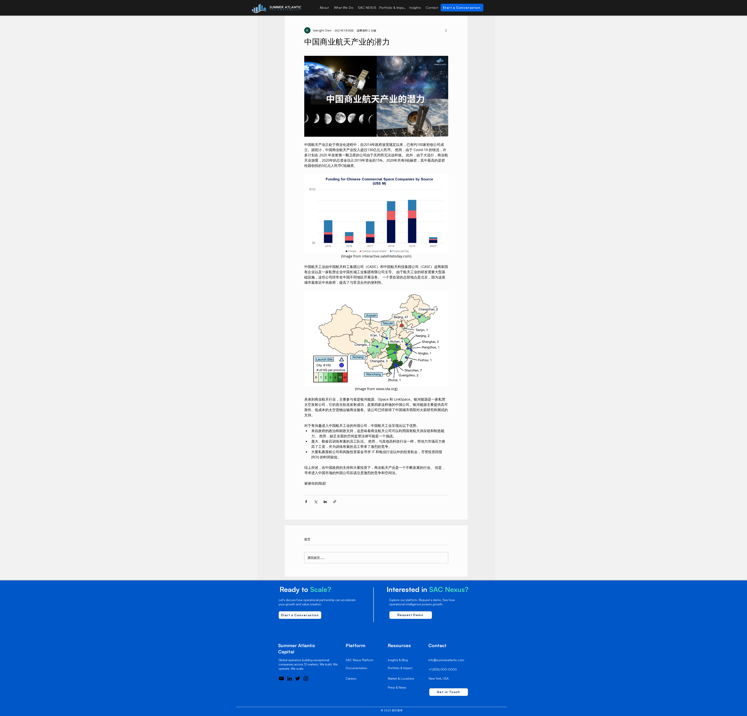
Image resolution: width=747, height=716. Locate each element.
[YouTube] (281, 678)
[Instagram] (306, 678)
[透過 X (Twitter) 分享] (315, 501)
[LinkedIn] (289, 678)
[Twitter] (298, 678)
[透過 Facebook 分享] (306, 501)
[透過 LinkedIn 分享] (325, 501)
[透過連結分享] (335, 501)
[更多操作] (446, 30)
